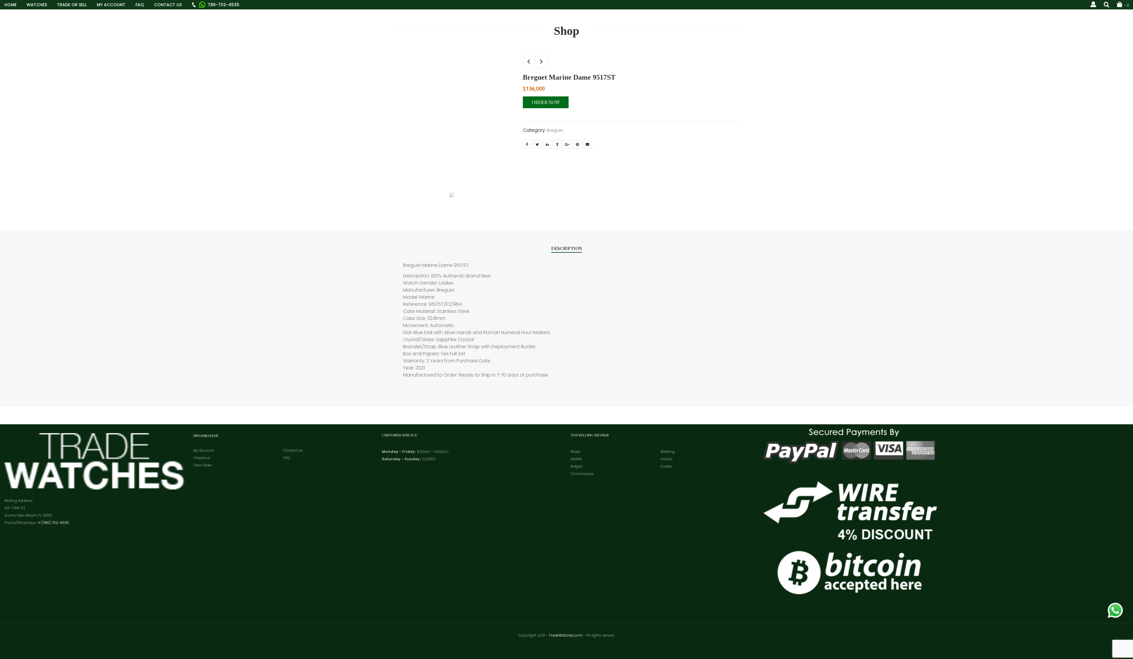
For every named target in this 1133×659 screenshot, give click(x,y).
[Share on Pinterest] (577, 144)
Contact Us (168, 5)
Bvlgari (577, 466)
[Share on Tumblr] (557, 144)
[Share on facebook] (527, 144)
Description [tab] (566, 248)
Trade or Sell (72, 5)
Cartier (666, 466)
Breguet (555, 130)
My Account (111, 5)
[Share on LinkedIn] (547, 144)
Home (10, 5)
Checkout (201, 457)
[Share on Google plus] (567, 144)
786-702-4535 (223, 5)
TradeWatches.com (566, 635)
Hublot (666, 458)
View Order (202, 465)
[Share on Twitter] (537, 144)
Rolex (575, 451)
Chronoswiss (582, 473)
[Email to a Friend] (587, 144)
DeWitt (576, 458)
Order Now (546, 102)
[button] (1124, 5)
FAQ (139, 5)
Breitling (668, 451)
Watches (37, 5)
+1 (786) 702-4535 (53, 522)
